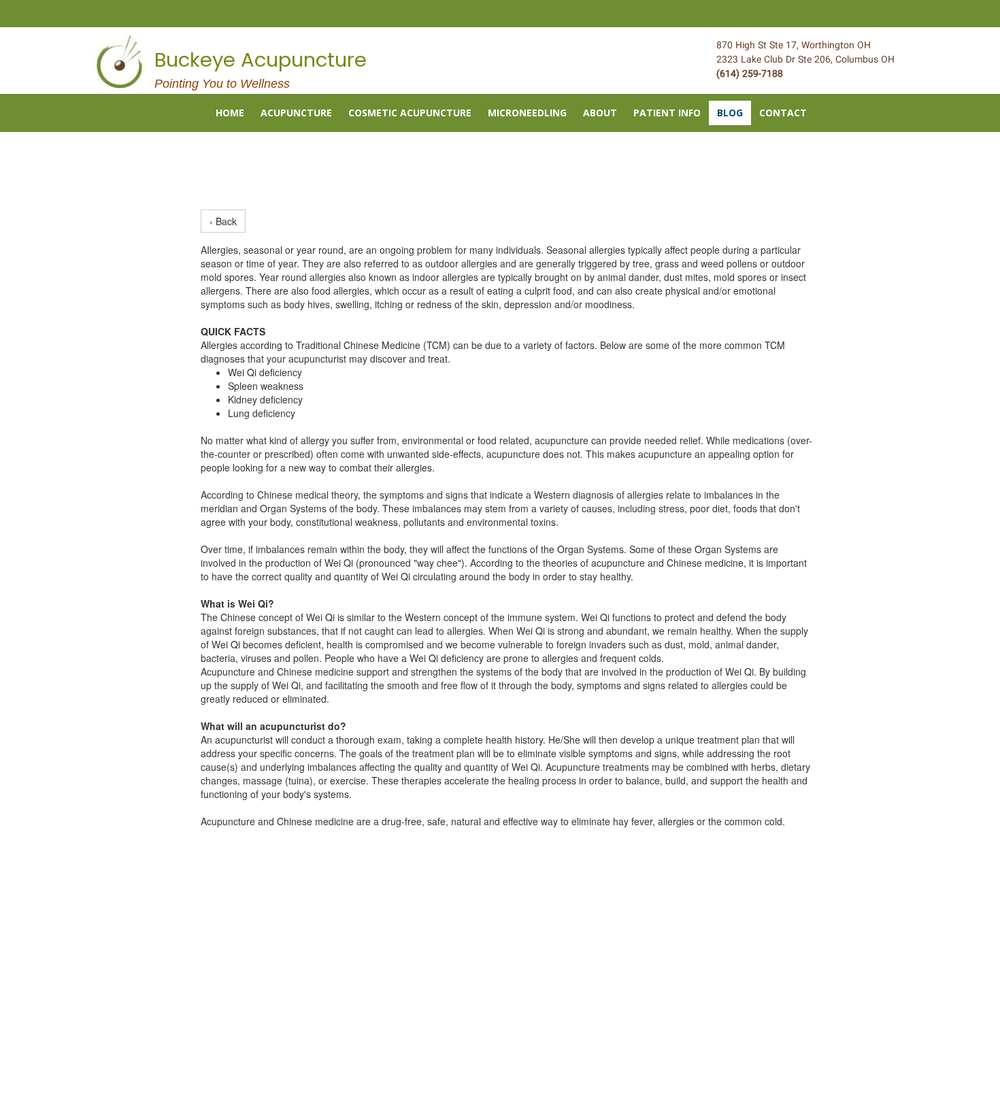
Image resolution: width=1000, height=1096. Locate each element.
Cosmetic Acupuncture (409, 112)
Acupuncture (296, 112)
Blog (730, 112)
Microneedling (527, 112)
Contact (783, 112)
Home (230, 112)
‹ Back (223, 221)
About (600, 112)
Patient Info (667, 112)
